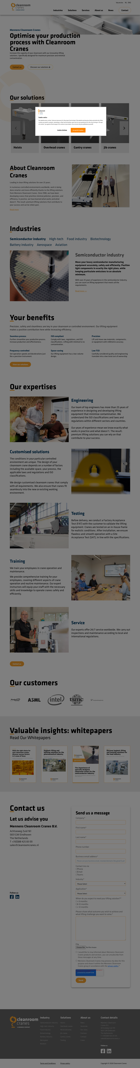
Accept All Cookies (78, 130)
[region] (70, 121)
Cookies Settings (62, 130)
